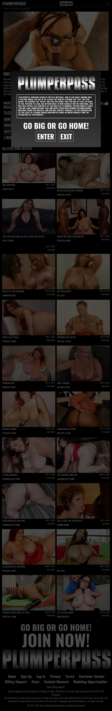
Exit (66, 136)
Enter (45, 136)
